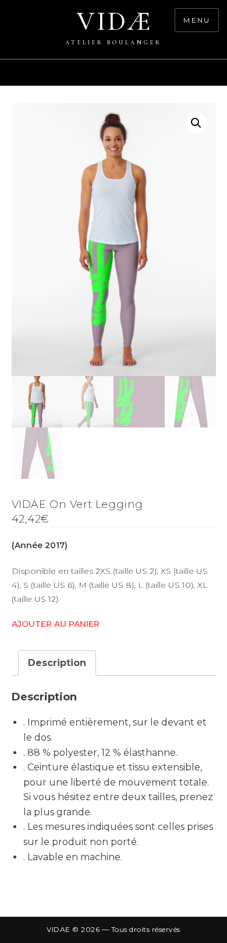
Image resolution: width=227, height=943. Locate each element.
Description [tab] (57, 662)
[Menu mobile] (221, 78)
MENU (196, 20)
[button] (196, 123)
